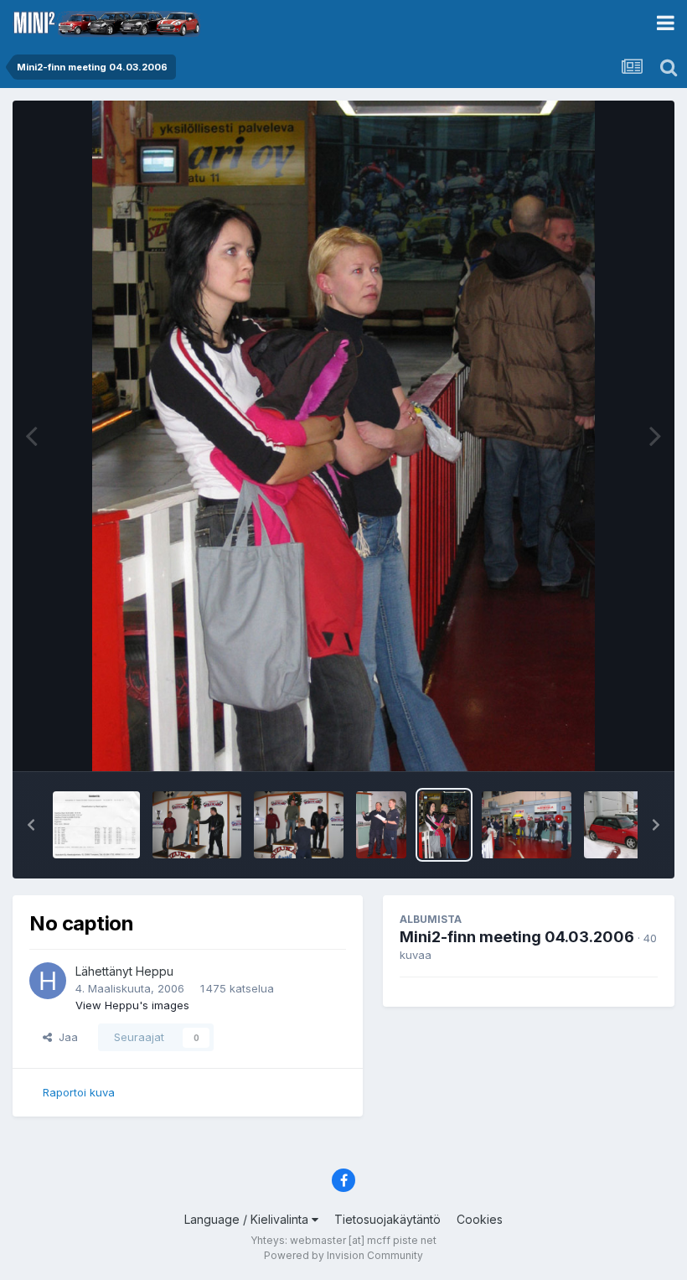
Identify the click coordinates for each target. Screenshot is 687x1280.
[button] (31, 824)
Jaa (65, 1037)
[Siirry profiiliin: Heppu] (47, 980)
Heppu (154, 971)
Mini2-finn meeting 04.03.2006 (517, 937)
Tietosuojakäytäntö (387, 1219)
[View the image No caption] (96, 824)
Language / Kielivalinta (248, 1219)
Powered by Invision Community (343, 1255)
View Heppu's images (132, 1005)
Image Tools (604, 741)
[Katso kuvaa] (343, 436)
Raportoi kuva (79, 1092)
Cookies (480, 1219)
